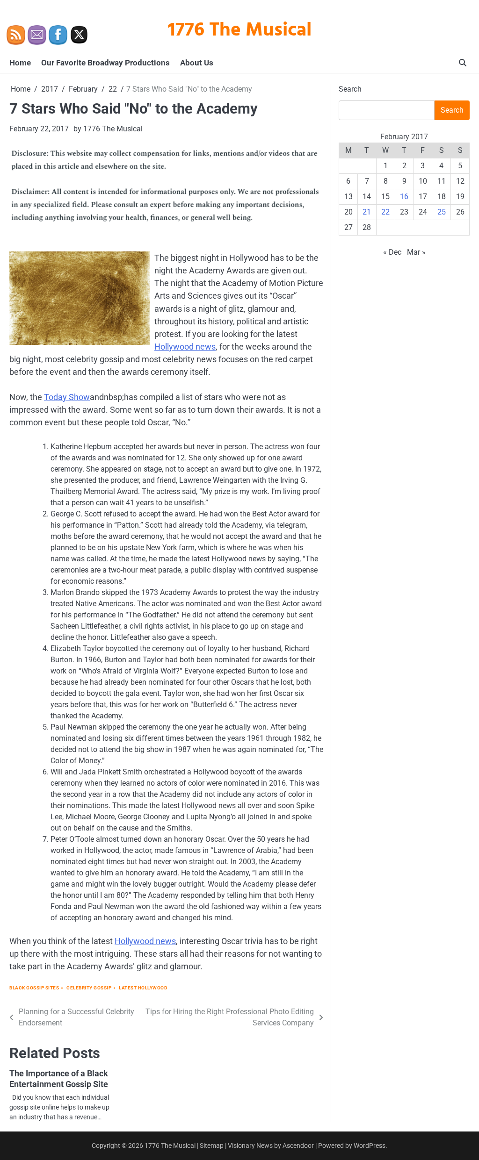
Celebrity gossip (88, 987)
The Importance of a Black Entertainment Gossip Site (58, 1078)
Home (20, 62)
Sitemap (212, 1145)
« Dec (392, 252)
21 (367, 212)
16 (404, 196)
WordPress (369, 1145)
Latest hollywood (143, 987)
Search (350, 89)
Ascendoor (298, 1145)
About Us (196, 62)
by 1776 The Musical (108, 128)
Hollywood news (185, 346)
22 (385, 212)
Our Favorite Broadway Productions (105, 62)
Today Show (67, 397)
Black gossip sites (34, 987)
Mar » (416, 252)
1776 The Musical (240, 30)
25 (441, 212)
